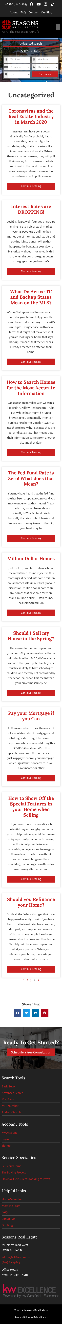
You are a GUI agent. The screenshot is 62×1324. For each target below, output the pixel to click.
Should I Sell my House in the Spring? (31, 636)
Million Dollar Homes (31, 558)
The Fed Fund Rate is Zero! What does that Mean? (31, 478)
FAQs (5, 1212)
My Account (9, 1132)
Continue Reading (31, 186)
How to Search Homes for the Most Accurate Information (31, 387)
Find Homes (45, 74)
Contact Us (8, 1218)
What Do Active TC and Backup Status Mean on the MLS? (31, 297)
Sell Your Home (31, 51)
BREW (26, 1317)
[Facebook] (31, 4)
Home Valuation (12, 1199)
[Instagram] (45, 4)
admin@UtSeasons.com (17, 1257)
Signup (6, 1145)
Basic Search (9, 1086)
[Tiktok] (52, 4)
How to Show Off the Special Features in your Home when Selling (31, 806)
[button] (58, 27)
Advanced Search (31, 43)
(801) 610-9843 (11, 1262)
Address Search (11, 1112)
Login (5, 1139)
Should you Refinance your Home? (31, 902)
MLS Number (10, 1106)
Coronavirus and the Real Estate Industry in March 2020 (31, 116)
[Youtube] (38, 4)
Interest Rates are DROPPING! (31, 209)
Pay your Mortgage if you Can (31, 716)
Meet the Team (11, 1205)
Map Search (9, 1099)
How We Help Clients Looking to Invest (26, 1179)
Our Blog (7, 1225)
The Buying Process (14, 1172)
